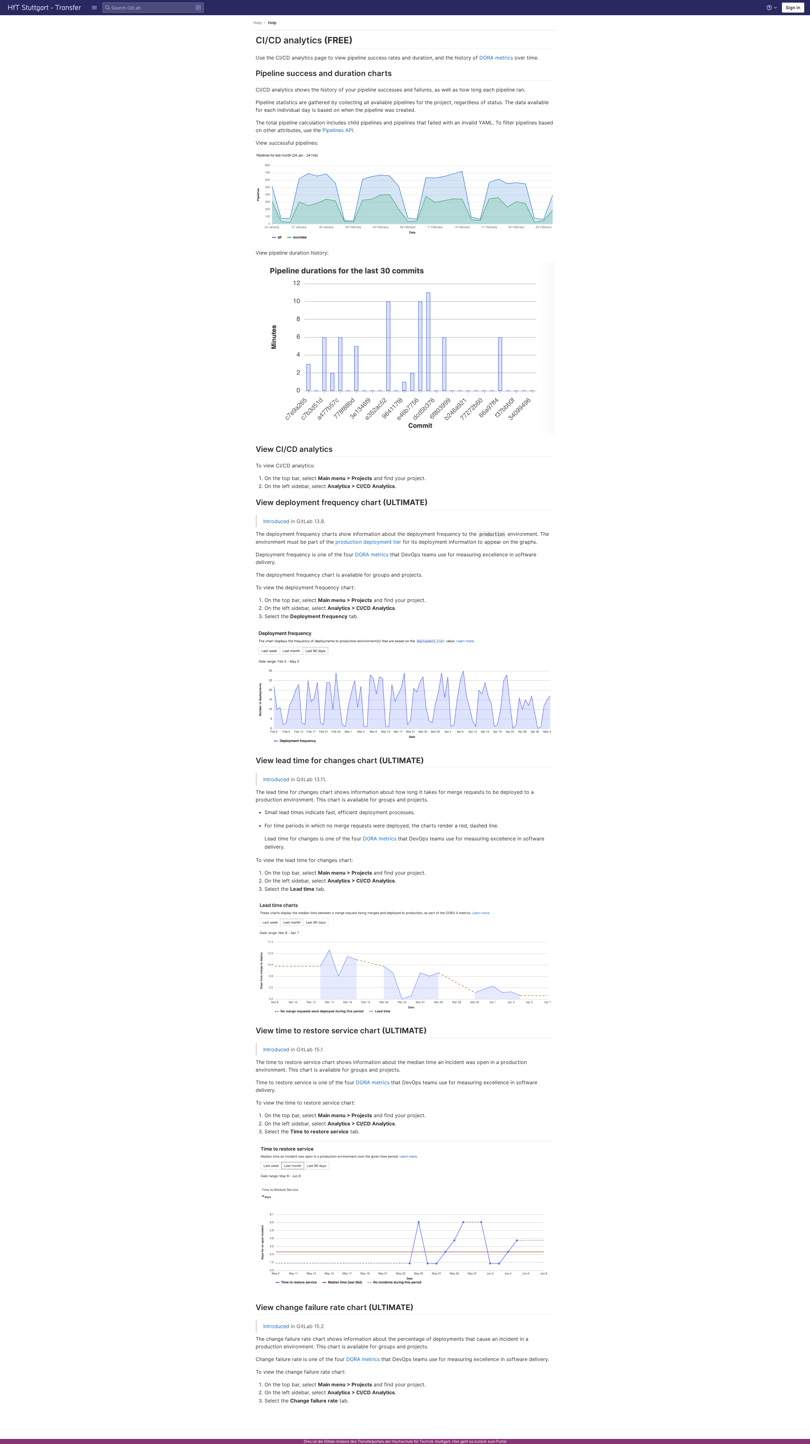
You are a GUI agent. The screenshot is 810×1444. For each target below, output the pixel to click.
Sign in (793, 7)
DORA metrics (496, 57)
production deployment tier (368, 542)
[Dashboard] (45, 7)
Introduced (276, 521)
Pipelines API (337, 130)
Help (257, 22)
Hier (455, 1441)
